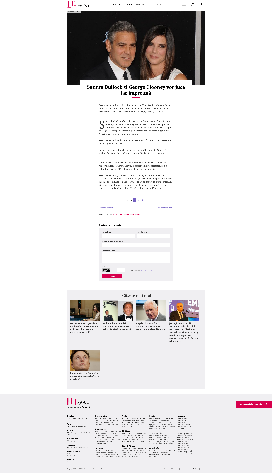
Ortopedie (133, 441)
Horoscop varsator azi (184, 445)
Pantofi (143, 420)
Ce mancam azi (159, 428)
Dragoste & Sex (101, 416)
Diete (124, 448)
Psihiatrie (140, 441)
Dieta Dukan (136, 448)
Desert (158, 424)
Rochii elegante (127, 422)
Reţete (152, 416)
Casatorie (112, 420)
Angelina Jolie (106, 436)
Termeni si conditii (186, 469)
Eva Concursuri (73, 451)
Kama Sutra (99, 422)
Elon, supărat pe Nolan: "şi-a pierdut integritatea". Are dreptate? (84, 375)
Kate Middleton (111, 431)
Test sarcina (139, 437)
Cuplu (102, 420)
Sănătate (126, 431)
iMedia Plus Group (86, 469)
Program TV (99, 441)
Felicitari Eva (72, 438)
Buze (103, 454)
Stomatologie (135, 435)
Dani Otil (98, 437)
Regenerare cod (146, 270)
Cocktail (159, 422)
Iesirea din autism (159, 452)
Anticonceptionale (128, 437)
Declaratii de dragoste (111, 424)
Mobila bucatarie (155, 435)
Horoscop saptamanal (184, 455)
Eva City (70, 459)
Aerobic (137, 450)
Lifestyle (119, 4)
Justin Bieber (103, 439)
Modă (124, 416)
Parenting (152, 441)
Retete (130, 4)
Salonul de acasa (114, 456)
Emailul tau (142, 232)
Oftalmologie (135, 439)
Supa (161, 420)
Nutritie (132, 452)
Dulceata (166, 420)
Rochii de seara (132, 418)
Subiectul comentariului (112, 241)
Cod (103, 266)
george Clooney (118, 214)
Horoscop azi (181, 422)
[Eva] (73, 2)
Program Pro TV (108, 441)
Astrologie (180, 428)
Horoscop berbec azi (184, 453)
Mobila (159, 437)
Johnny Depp (108, 434)
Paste (158, 418)
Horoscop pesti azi (183, 447)
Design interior (163, 439)
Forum (159, 4)
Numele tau (107, 232)
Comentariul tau (109, 250)
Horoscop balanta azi (184, 451)
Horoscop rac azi (183, 432)
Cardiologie (126, 439)
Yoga (123, 450)
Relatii (97, 420)
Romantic (105, 418)
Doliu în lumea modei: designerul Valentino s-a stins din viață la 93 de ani (117, 326)
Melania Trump (114, 439)
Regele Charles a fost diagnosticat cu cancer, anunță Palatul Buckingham (151, 326)
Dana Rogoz (116, 436)
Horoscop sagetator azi (185, 443)
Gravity (137, 214)
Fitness (128, 448)
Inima (136, 433)
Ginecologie (126, 435)
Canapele (166, 437)
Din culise (152, 450)
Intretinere (130, 450)
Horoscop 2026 (182, 418)
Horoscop (141, 4)
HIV (128, 441)
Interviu (160, 450)
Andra (109, 437)
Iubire (107, 420)
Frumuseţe (99, 448)
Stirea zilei (167, 450)
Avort (142, 439)
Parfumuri (111, 451)
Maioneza (165, 424)
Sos (172, 418)
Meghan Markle (100, 431)
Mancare (152, 418)
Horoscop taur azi (183, 438)
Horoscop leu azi (183, 449)
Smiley (103, 437)
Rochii (100, 451)
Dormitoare (153, 439)
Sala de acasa (135, 456)
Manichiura (114, 452)
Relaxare (144, 448)
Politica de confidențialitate (170, 469)
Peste (168, 418)
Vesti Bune (159, 454)
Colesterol (144, 435)
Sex (118, 420)
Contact (202, 469)
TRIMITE (112, 276)
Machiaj (103, 452)
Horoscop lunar (182, 430)
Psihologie (142, 433)
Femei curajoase (161, 443)
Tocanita (152, 422)
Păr (96, 451)
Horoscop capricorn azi (185, 439)
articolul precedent (107, 208)
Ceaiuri (130, 433)
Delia (113, 437)
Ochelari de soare (135, 424)
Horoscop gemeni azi (184, 434)
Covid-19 (167, 454)
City (150, 4)
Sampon (97, 454)
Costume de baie (134, 420)
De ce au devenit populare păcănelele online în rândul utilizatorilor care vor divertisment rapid (84, 328)
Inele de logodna (139, 422)
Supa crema (166, 422)
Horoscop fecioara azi (184, 436)
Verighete (125, 424)
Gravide (152, 443)
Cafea (156, 420)
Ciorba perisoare (155, 426)
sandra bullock (129, 214)
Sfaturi (70, 430)
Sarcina (124, 433)
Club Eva (70, 416)
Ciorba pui (165, 426)
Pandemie (153, 456)
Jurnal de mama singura (165, 441)
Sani (108, 452)
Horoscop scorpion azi (185, 441)
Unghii (105, 451)
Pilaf (170, 424)
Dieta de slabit (141, 452)
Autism (170, 443)
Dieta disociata (127, 454)
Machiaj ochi (115, 454)
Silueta (135, 454)
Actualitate (154, 448)
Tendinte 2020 (127, 426)
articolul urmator (165, 208)
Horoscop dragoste (183, 424)
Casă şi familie (155, 433)
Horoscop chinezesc (184, 426)
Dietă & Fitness (128, 446)
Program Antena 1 (101, 443)
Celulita (108, 454)
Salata (151, 420)
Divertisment (100, 429)
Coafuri (97, 452)
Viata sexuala (113, 418)
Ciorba (163, 418)
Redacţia (195, 469)
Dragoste (98, 418)
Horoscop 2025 (182, 420)
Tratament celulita (101, 456)
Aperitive (152, 424)
